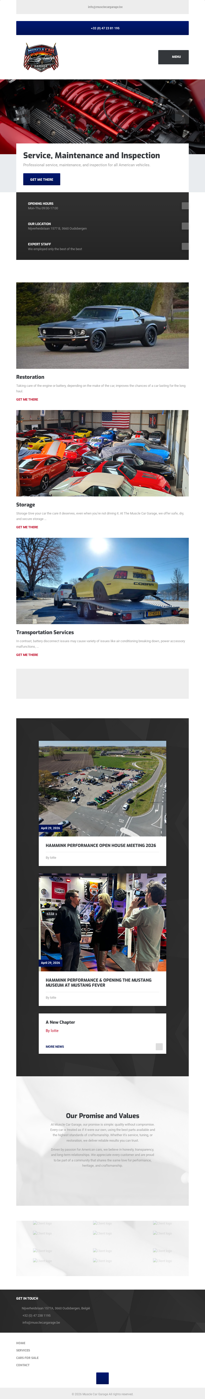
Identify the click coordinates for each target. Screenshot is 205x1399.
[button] (23, 117)
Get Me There (27, 399)
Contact (23, 1365)
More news (55, 1046)
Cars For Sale (27, 1358)
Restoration (30, 377)
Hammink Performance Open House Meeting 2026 (101, 845)
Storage (25, 504)
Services (23, 1350)
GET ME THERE (41, 180)
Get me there (27, 527)
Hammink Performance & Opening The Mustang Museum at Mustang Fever (99, 982)
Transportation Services (45, 632)
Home (20, 1343)
